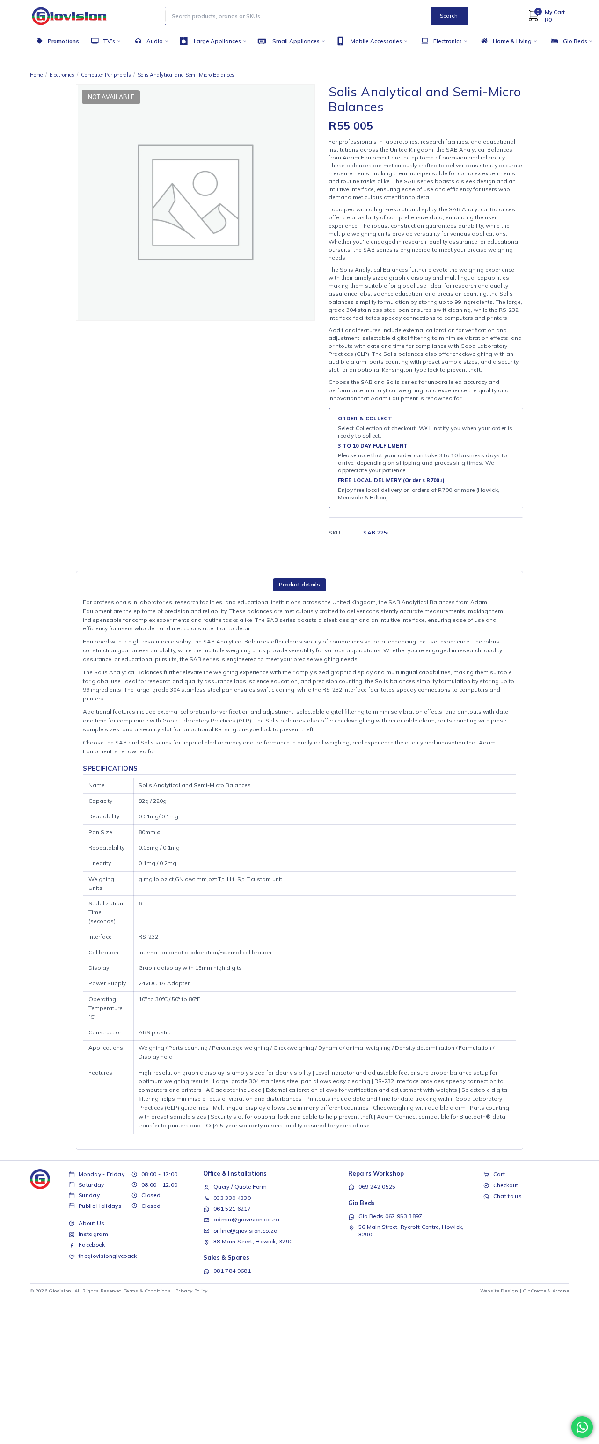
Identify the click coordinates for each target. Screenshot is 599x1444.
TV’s (109, 40)
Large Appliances (217, 40)
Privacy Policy (191, 1291)
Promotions (63, 40)
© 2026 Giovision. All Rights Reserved (76, 1291)
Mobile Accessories (376, 40)
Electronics (447, 40)
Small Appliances (296, 40)
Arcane (560, 1291)
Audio (154, 40)
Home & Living (512, 40)
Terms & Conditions (147, 1291)
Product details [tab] (299, 584)
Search (449, 15)
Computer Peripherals (106, 75)
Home (36, 75)
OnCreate (534, 1291)
